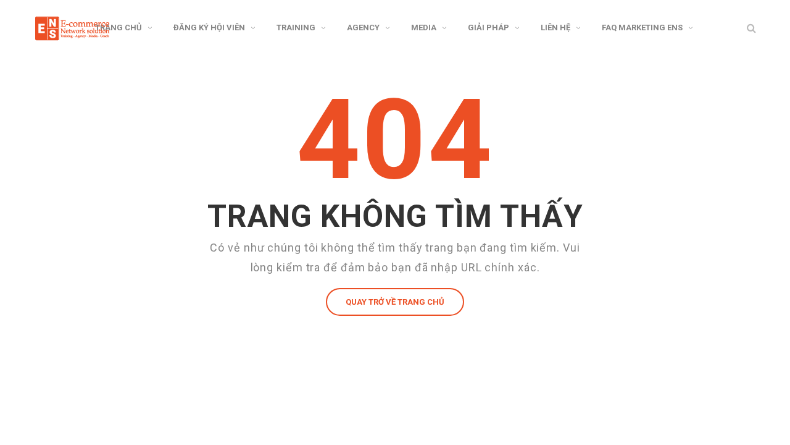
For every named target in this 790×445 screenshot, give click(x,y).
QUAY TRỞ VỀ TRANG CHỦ (395, 302)
